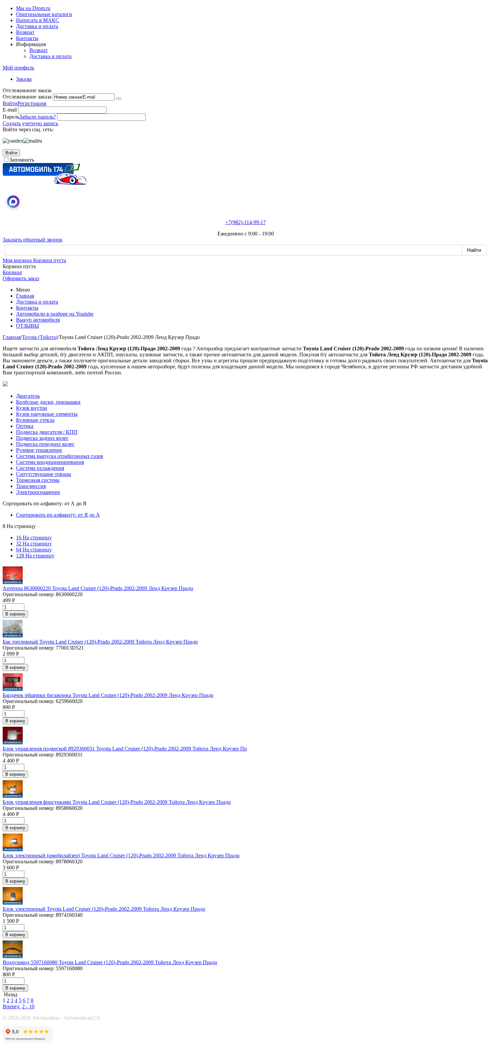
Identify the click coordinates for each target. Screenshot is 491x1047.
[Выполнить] (118, 99)
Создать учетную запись (30, 123)
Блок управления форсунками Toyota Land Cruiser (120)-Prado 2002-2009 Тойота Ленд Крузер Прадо (117, 802)
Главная (25, 296)
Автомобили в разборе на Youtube (55, 314)
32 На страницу (34, 543)
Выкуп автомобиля (38, 320)
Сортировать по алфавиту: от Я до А (58, 515)
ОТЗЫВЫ (27, 326)
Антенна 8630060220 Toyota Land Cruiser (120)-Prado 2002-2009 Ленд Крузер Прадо (98, 588)
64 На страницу (34, 549)
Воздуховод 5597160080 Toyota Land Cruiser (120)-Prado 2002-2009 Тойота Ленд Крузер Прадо (110, 962)
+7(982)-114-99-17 (245, 222)
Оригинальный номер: (28, 594)
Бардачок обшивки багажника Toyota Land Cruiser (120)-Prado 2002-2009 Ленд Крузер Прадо (108, 695)
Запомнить (21, 160)
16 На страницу (34, 537)
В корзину (15, 614)
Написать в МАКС (37, 20)
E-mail (10, 110)
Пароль (11, 117)
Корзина (12, 272)
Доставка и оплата (37, 26)
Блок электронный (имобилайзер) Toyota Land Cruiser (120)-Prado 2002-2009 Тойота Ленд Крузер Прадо (121, 855)
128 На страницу (35, 555)
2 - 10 (28, 1006)
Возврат (25, 32)
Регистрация (31, 103)
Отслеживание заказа (27, 97)
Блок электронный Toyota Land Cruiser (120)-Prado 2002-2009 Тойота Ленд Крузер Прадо (104, 909)
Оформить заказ (21, 278)
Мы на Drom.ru (33, 8)
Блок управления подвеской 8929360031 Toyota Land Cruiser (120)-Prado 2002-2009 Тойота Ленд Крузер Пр (125, 748)
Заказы (24, 79)
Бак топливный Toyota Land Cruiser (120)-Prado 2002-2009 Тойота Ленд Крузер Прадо (100, 642)
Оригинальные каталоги (44, 14)
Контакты (27, 38)
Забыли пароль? (37, 117)
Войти (10, 103)
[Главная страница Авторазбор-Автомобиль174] (44, 183)
